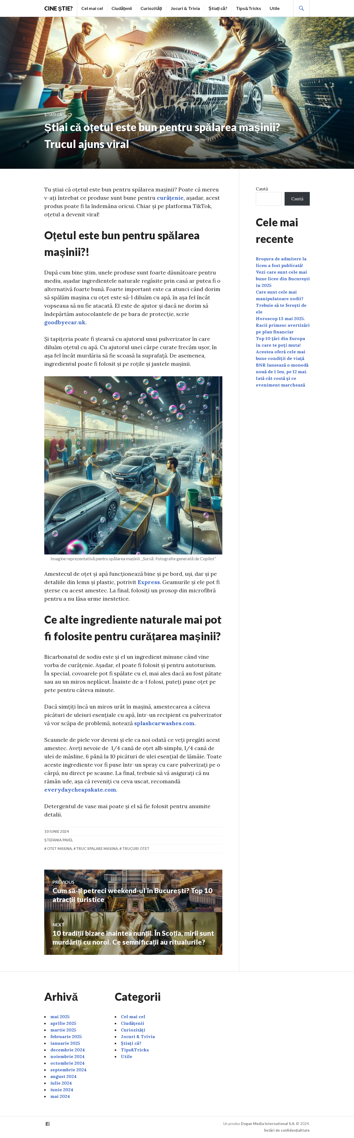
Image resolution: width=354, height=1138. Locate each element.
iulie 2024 (61, 1083)
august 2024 (63, 1076)
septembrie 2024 (68, 1069)
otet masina (59, 848)
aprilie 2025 (63, 1023)
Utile (275, 8)
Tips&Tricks (248, 8)
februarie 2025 (66, 1036)
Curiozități (151, 8)
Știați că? (218, 8)
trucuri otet (135, 848)
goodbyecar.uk (64, 322)
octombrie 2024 (67, 1063)
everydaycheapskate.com (80, 789)
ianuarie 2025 (65, 1043)
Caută (262, 188)
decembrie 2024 (67, 1050)
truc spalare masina (97, 848)
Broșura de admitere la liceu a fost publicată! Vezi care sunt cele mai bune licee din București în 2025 (283, 272)
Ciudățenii (121, 8)
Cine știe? (58, 8)
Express (149, 582)
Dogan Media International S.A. (268, 1123)
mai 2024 (60, 1096)
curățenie (170, 197)
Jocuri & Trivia (185, 8)
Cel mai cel (92, 8)
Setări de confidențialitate (287, 1130)
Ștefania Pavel (58, 840)
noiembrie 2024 (67, 1056)
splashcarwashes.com (164, 723)
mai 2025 (60, 1016)
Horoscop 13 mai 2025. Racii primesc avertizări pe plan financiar (283, 325)
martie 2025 (63, 1030)
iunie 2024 (61, 1089)
